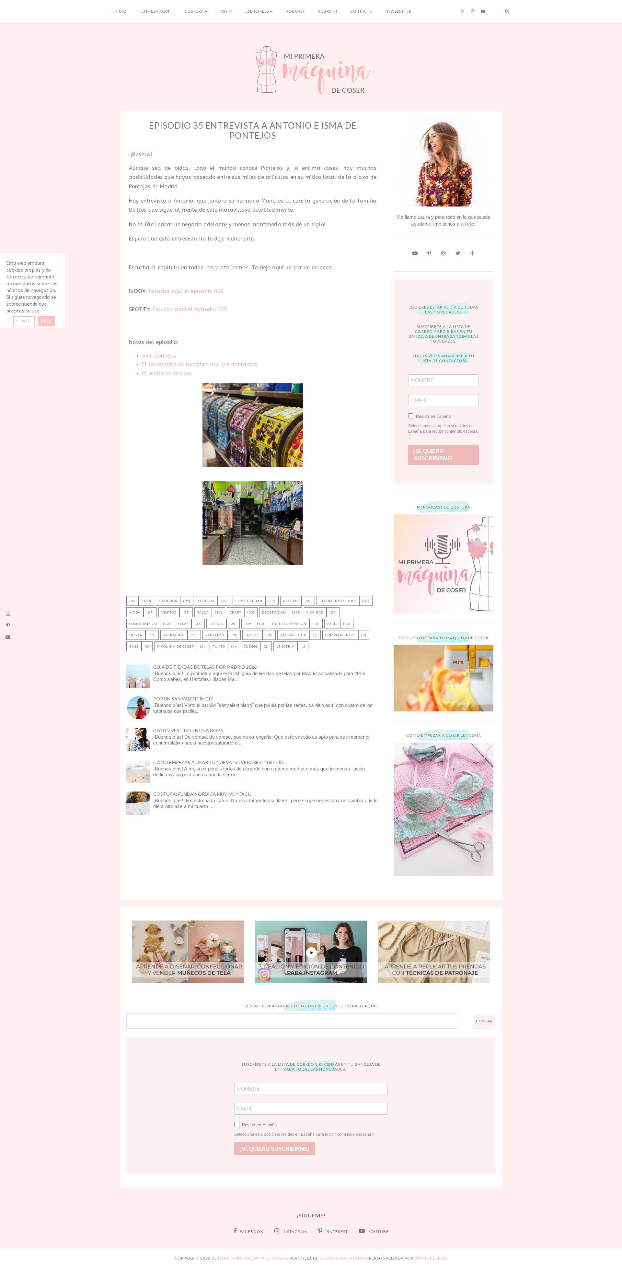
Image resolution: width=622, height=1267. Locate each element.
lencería (285, 646)
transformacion (289, 624)
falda (203, 612)
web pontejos (159, 356)
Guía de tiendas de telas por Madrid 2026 (205, 667)
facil (332, 624)
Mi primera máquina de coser (252, 1258)
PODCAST (295, 11)
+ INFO (24, 321)
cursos (251, 646)
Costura (194, 11)
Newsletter (398, 11)
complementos (340, 635)
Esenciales (257, 11)
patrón (216, 624)
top (247, 624)
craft (235, 612)
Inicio (119, 11)
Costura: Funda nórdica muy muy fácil (202, 794)
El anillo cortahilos (166, 373)
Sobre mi (327, 11)
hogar (136, 635)
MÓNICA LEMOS (431, 1258)
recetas (291, 601)
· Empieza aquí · (155, 11)
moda (135, 612)
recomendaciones (337, 601)
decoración (274, 612)
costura (206, 601)
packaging (174, 635)
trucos (252, 635)
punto (219, 646)
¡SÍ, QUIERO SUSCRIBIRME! (433, 454)
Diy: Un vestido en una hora (188, 730)
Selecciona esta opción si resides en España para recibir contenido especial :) (443, 431)
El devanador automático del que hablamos (199, 364)
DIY (224, 11)
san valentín (293, 635)
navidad (315, 612)
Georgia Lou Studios (343, 1258)
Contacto (361, 11)
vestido (169, 612)
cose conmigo (143, 624)
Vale (46, 321)
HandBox (168, 601)
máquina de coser (175, 646)
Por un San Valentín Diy (183, 698)
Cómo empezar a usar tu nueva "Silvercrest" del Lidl (219, 762)
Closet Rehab (249, 601)
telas (183, 624)
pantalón (215, 635)
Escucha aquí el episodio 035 (186, 291)
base (134, 646)
